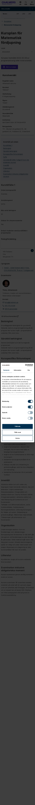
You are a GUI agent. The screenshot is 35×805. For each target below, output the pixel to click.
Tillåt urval (17, 432)
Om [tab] (29, 370)
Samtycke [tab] (6, 370)
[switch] (30, 407)
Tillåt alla (17, 426)
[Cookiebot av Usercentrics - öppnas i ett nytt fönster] (25, 365)
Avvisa (17, 438)
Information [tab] (17, 370)
